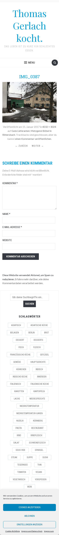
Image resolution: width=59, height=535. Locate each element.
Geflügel (44, 354)
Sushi (45, 457)
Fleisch (37, 347)
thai (39, 464)
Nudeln (19, 420)
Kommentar (10, 183)
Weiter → (38, 146)
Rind (19, 435)
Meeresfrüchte (37, 398)
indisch (39, 369)
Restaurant (37, 428)
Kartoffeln (39, 391)
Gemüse (17, 362)
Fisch (21, 347)
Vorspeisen (40, 479)
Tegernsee (22, 464)
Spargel (39, 450)
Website (7, 240)
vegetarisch (19, 479)
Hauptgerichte (38, 362)
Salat (16, 442)
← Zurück (21, 146)
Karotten (19, 391)
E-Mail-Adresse (12, 227)
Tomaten (21, 472)
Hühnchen (21, 369)
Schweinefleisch (37, 442)
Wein (29, 486)
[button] (29, 63)
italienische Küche (40, 384)
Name (6, 214)
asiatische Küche (39, 325)
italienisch (15, 384)
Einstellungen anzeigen (29, 524)
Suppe (30, 457)
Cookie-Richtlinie (12, 531)
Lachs (17, 398)
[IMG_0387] (29, 101)
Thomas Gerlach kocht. (29, 25)
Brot (46, 332)
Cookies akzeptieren (29, 507)
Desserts (38, 340)
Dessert (20, 340)
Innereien (41, 376)
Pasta (19, 428)
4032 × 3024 (49, 126)
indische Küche (20, 376)
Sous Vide (20, 450)
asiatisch (16, 325)
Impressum (49, 531)
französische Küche (20, 354)
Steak (14, 457)
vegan (39, 472)
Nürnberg (38, 420)
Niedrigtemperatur (29, 406)
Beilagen (14, 332)
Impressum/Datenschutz (31, 531)
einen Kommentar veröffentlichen (33, 138)
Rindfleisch (36, 435)
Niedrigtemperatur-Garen (29, 413)
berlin (31, 332)
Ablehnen (29, 516)
